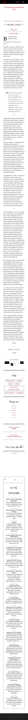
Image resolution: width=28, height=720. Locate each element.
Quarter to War (14, 585)
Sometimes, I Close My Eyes (14, 571)
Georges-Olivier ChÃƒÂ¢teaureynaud (14, 388)
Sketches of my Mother (14, 607)
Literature (11, 21)
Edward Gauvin (10, 380)
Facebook (14, 405)
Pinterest (14, 410)
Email (14, 417)
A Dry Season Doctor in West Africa (14, 536)
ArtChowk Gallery (13, 33)
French (17, 384)
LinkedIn (14, 415)
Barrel (14, 428)
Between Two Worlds (14, 632)
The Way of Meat (14, 620)
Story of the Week (9, 392)
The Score (14, 697)
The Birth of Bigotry (14, 684)
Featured (19, 380)
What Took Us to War (14, 560)
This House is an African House (14, 510)
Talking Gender (14, 645)
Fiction (6, 21)
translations (20, 392)
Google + (14, 412)
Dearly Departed (14, 453)
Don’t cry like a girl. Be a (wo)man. (14, 500)
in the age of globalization (14, 435)
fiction (10, 384)
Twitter (14, 408)
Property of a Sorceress (14, 547)
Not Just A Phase (14, 672)
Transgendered (14, 598)
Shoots (14, 522)
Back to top (14, 716)
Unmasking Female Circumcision (14, 658)
